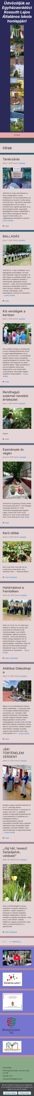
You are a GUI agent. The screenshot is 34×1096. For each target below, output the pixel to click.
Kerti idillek (11, 533)
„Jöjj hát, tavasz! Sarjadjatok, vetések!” (15, 852)
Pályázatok (14, 658)
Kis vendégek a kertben (14, 313)
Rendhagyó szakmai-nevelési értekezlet (15, 395)
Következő (16, 941)
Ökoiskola (13, 577)
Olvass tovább (8, 220)
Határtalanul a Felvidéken (13, 589)
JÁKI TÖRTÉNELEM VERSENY (13, 753)
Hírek (7, 226)
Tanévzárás (11, 159)
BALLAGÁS (11, 236)
